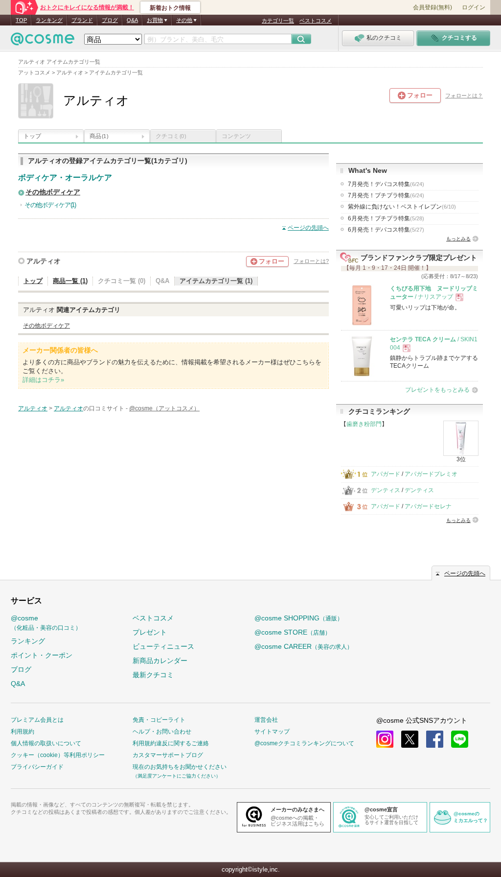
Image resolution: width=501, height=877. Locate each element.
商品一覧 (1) (70, 280)
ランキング (49, 20)
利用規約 (22, 731)
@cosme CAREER (303, 646)
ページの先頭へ (308, 227)
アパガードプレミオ (431, 474)
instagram (384, 739)
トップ (32, 136)
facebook (434, 739)
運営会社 (266, 719)
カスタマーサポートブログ (168, 755)
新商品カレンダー (160, 660)
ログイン (473, 7)
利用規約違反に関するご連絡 (171, 743)
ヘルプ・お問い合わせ (162, 731)
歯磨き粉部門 (364, 424)
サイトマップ (272, 731)
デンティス (385, 490)
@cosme (46, 622)
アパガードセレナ (428, 506)
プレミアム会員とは (37, 719)
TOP (21, 20)
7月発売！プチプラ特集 (386, 195)
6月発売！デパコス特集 (386, 229)
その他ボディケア (52, 192)
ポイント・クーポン (41, 655)
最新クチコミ (153, 675)
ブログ (110, 20)
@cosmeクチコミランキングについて (304, 743)
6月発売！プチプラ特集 (386, 218)
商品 (99, 136)
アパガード (385, 474)
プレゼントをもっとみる (437, 389)
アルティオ (43, 261)
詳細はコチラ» (43, 379)
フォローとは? (311, 261)
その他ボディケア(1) (50, 205)
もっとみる (458, 238)
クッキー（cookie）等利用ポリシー (58, 755)
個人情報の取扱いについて (46, 743)
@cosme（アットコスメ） (164, 408)
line (459, 739)
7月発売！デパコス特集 (386, 184)
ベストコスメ (315, 21)
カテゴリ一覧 (278, 21)
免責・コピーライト (159, 719)
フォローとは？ (464, 95)
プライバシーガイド (37, 766)
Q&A (132, 20)
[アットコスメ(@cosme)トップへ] (42, 41)
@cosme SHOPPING (298, 618)
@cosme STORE (292, 632)
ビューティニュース (163, 646)
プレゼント (150, 632)
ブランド (82, 20)
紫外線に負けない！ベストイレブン (402, 206)
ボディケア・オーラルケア (65, 177)
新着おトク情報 (170, 7)
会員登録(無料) (432, 7)
